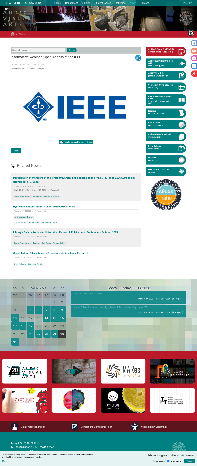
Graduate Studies (20, 222)
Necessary (160, 461)
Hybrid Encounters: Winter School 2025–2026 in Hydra (44, 206)
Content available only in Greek (78, 142)
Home (57, 3)
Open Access (46, 243)
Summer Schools (34, 222)
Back (16, 151)
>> (62, 287)
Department (71, 3)
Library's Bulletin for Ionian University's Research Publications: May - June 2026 (110, 307)
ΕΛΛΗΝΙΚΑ (187, 3)
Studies (86, 3)
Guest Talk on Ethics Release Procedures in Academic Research (50, 253)
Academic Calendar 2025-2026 (87, 293)
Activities (120, 3)
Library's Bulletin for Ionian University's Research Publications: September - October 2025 (65, 232)
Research (36, 243)
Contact (145, 3)
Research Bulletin (59, 243)
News (133, 3)
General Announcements (22, 196)
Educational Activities (51, 196)
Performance (175, 461)
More (4, 461)
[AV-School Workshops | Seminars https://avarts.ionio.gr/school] (123, 400)
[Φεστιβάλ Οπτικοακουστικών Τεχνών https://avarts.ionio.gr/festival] (74, 400)
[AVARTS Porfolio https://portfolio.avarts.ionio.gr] (172, 371)
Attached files (24, 217)
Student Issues (103, 3)
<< (15, 287)
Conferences (37, 196)
